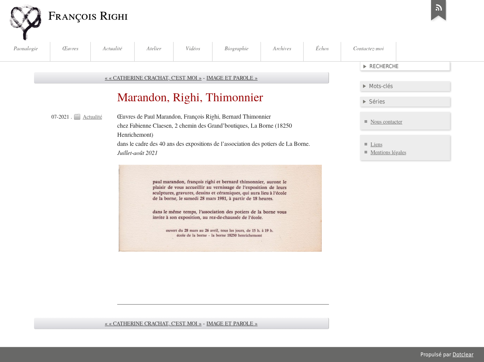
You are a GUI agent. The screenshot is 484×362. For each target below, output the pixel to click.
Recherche (384, 66)
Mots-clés (381, 86)
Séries (377, 101)
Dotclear (463, 354)
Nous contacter (386, 121)
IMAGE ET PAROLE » (232, 77)
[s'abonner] (438, 20)
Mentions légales (388, 152)
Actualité (92, 116)
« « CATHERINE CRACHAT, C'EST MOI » (153, 77)
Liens (376, 144)
